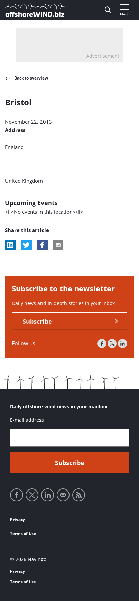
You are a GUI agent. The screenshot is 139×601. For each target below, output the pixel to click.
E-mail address (27, 420)
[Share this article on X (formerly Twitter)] (26, 245)
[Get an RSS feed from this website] (78, 494)
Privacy (17, 520)
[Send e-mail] (63, 494)
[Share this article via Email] (58, 245)
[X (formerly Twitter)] (112, 343)
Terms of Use (23, 533)
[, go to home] (35, 10)
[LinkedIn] (122, 343)
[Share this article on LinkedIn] (10, 245)
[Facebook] (101, 343)
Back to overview (30, 78)
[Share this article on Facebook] (42, 245)
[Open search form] (107, 10)
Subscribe (37, 321)
